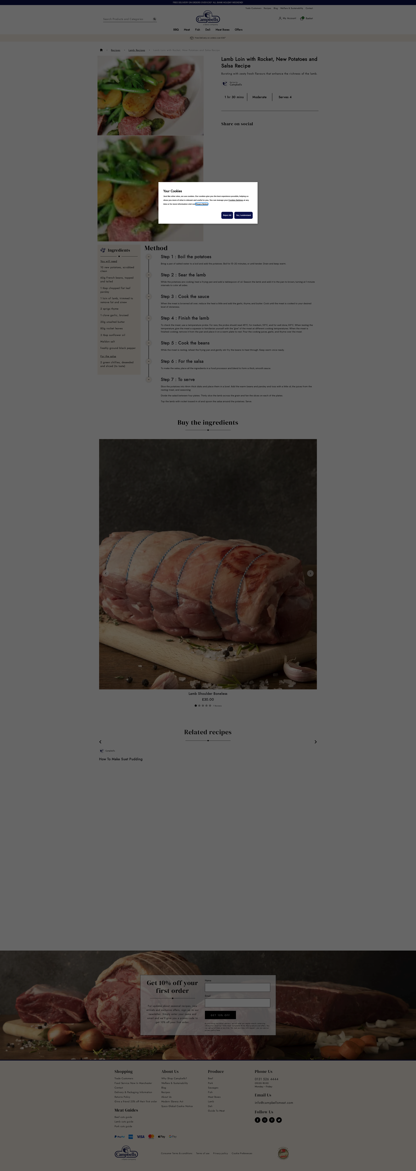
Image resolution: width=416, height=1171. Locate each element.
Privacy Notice (202, 204)
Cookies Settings (235, 200)
